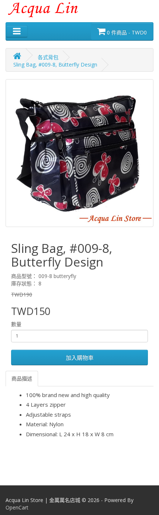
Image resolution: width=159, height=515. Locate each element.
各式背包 (48, 57)
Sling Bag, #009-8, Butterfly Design (55, 64)
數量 (16, 324)
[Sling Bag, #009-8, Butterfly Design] (79, 153)
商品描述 (21, 378)
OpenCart (17, 507)
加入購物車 (80, 357)
